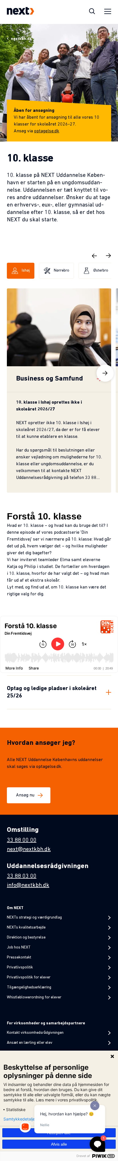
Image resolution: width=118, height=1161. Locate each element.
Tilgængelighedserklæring (29, 987)
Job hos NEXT (19, 947)
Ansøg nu (25, 795)
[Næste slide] (105, 373)
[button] (94, 255)
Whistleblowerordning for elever (34, 997)
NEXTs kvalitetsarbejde (26, 927)
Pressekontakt (19, 957)
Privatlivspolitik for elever (28, 977)
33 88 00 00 (21, 840)
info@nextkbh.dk (28, 885)
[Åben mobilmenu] (107, 12)
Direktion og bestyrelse (26, 937)
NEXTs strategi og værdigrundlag (34, 917)
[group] (59, 390)
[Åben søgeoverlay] (92, 12)
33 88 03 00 (21, 876)
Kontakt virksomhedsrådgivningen (35, 1033)
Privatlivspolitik (20, 967)
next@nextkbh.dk (29, 849)
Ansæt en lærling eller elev (29, 1043)
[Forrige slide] (12, 373)
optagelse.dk (46, 131)
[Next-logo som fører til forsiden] (20, 12)
